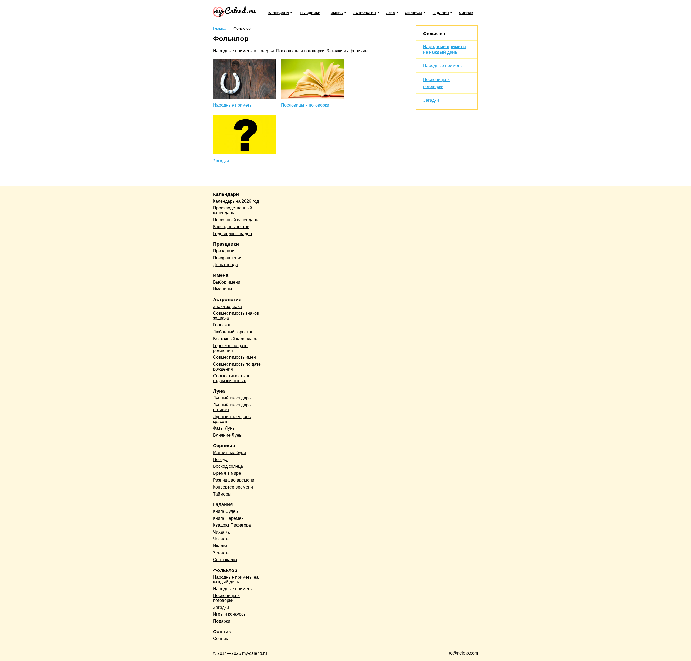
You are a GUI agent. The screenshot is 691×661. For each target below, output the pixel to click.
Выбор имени (226, 282)
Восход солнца (228, 466)
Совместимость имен (234, 357)
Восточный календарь (235, 339)
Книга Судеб (225, 511)
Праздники (310, 13)
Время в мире (227, 473)
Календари (278, 13)
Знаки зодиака (227, 306)
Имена (337, 13)
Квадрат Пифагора (232, 525)
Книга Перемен (228, 518)
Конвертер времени (233, 487)
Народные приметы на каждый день (236, 579)
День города (225, 264)
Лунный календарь (232, 398)
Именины (222, 289)
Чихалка (221, 532)
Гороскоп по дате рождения (230, 348)
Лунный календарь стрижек (232, 407)
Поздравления (227, 258)
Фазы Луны (224, 428)
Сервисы (413, 13)
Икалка (220, 546)
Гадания (441, 13)
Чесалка (221, 539)
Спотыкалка (225, 559)
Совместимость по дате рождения (237, 366)
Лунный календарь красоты (232, 419)
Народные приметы (233, 105)
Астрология (364, 13)
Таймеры (222, 494)
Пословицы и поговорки (305, 105)
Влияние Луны (227, 435)
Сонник (466, 13)
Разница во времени (233, 480)
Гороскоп (222, 325)
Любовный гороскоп (233, 332)
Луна (390, 13)
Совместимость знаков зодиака (236, 315)
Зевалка (221, 553)
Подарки (221, 621)
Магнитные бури (229, 452)
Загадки (221, 161)
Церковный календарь (235, 220)
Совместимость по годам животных (231, 378)
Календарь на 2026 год (236, 201)
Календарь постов (231, 226)
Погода (220, 459)
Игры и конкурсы (230, 614)
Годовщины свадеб (232, 233)
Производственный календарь (232, 210)
